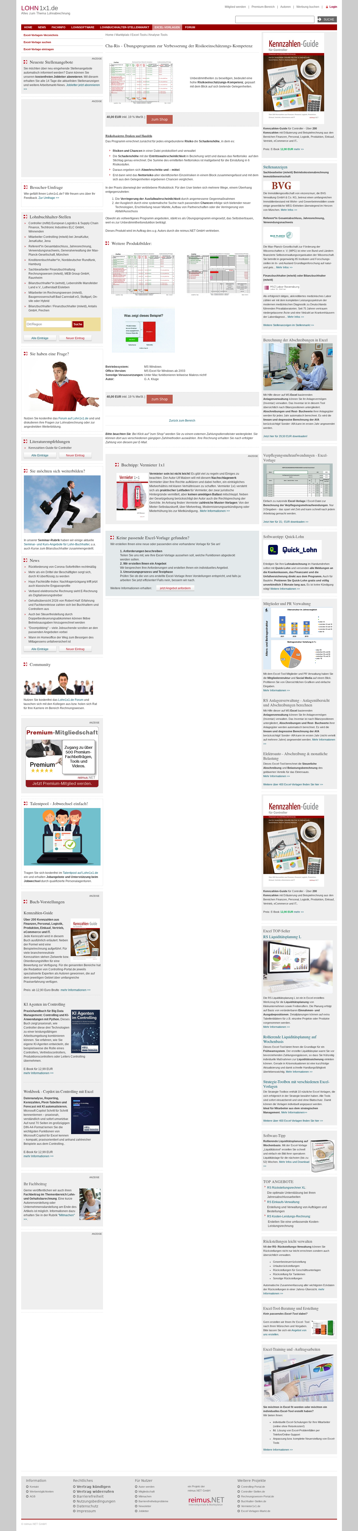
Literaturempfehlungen (50, 441)
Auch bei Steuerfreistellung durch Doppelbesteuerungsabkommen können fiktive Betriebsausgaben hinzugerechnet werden (59, 618)
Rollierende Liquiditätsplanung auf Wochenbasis (289, 1039)
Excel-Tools (139, 35)
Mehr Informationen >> (215, 511)
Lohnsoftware (82, 27)
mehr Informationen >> (76, 990)
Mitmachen (145, 1496)
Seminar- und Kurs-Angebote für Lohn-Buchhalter (56, 544)
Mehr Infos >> (289, 209)
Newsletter (145, 1506)
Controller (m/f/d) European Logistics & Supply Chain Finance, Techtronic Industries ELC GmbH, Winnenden (63, 227)
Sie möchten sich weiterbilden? (57, 471)
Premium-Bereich (263, 7)
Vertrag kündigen (94, 1487)
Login (333, 7)
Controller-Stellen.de (253, 1491)
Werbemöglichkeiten (42, 1491)
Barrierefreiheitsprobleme (153, 1501)
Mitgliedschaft (147, 1491)
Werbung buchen (307, 7)
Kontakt (34, 1486)
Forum (190, 27)
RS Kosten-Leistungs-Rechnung (288, 1216)
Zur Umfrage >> (48, 198)
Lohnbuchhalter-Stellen (50, 217)
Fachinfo (59, 27)
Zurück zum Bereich (182, 420)
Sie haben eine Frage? (49, 353)
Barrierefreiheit (90, 1496)
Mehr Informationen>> (294, 1112)
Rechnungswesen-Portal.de (257, 1496)
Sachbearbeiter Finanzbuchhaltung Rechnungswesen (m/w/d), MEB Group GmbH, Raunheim (59, 273)
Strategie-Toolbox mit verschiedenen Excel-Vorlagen (296, 1084)
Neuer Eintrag (75, 338)
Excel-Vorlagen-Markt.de (255, 1511)
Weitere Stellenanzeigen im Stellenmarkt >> (288, 325)
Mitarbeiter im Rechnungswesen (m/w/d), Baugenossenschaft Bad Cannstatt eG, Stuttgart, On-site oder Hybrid (63, 297)
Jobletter (144, 1511)
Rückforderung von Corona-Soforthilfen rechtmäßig (62, 566)
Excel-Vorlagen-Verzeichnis (41, 35)
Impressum (86, 1511)
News (42, 27)
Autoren (285, 7)
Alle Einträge (39, 338)
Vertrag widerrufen (95, 1491)
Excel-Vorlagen (167, 27)
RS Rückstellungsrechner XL (286, 1187)
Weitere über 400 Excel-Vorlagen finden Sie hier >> (293, 784)
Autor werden (146, 1486)
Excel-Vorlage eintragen (39, 49)
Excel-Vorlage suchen (37, 42)
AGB (32, 1496)
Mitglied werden (235, 7)
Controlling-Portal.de (253, 1486)
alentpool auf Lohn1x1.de (81, 873)
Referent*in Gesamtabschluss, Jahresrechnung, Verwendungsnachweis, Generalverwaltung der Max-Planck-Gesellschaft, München (63, 250)
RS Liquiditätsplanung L (282, 936)
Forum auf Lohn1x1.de (73, 418)
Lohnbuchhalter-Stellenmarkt (124, 27)
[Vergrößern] (145, 82)
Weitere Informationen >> (285, 588)
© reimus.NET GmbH (34, 1523)
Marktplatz (122, 35)
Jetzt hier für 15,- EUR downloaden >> (285, 521)
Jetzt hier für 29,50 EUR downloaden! (285, 436)
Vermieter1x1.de (250, 1506)
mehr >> (299, 149)
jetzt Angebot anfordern (175, 588)
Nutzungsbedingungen (96, 1501)
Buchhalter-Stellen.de (253, 1501)
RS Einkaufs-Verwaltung (283, 1202)
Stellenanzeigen (275, 166)
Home (28, 27)
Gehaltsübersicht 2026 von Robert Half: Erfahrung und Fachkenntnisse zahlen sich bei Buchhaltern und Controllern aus (63, 605)
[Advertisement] (62, 139)
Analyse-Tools (158, 35)
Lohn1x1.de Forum (70, 700)
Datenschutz (87, 1506)
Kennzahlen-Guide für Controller (50, 448)
